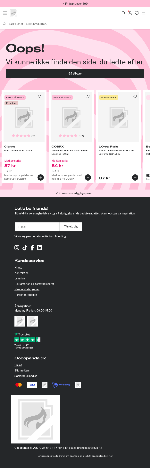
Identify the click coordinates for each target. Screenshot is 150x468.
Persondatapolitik (25, 294)
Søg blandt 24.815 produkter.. (28, 23)
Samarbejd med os (25, 376)
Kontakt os (21, 273)
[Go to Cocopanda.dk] (13, 13)
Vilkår (18, 236)
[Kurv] (143, 13)
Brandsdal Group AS (89, 447)
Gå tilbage (75, 73)
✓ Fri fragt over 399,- (75, 3)
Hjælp (18, 267)
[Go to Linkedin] (39, 248)
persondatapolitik (37, 236)
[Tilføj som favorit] (40, 96)
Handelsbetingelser (26, 289)
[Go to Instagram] (16, 248)
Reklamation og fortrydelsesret (34, 283)
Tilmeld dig (71, 226)
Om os (18, 365)
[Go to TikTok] (24, 248)
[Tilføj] (41, 177)
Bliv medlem (21, 370)
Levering (19, 278)
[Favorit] (136, 13)
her (110, 456)
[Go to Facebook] (32, 248)
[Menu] (6, 13)
